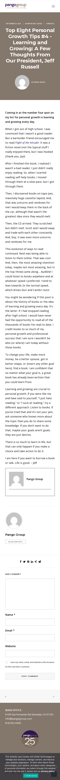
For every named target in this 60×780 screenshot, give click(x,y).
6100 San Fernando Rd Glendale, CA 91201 (29, 714)
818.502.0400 (13, 723)
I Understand (31, 775)
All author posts (15, 542)
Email (10, 630)
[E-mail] (10, 494)
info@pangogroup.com (18, 718)
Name (10, 614)
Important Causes (34, 24)
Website (10, 646)
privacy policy (48, 771)
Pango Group (39, 82)
